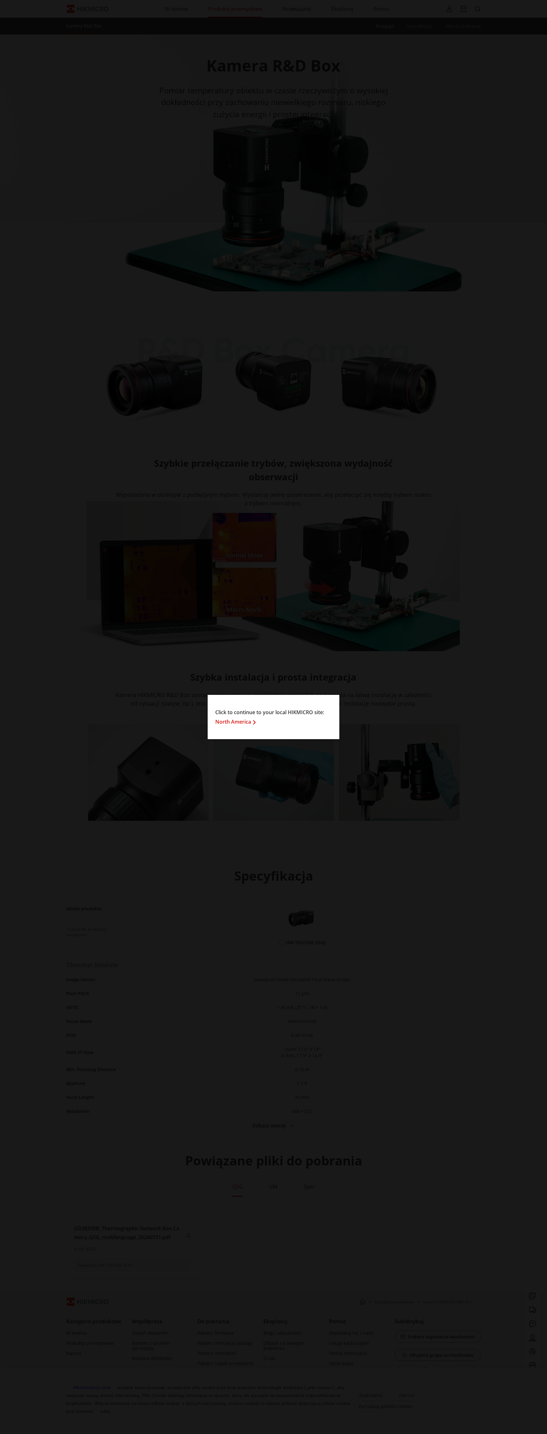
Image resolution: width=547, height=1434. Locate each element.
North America (233, 721)
